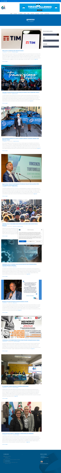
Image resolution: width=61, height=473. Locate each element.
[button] (41, 229)
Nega (30, 241)
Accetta (23, 241)
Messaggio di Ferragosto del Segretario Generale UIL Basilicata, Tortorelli (20, 290)
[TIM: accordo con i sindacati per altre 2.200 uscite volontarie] (21, 39)
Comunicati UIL (15, 226)
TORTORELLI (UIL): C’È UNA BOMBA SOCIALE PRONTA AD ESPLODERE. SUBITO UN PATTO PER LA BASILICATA (20, 211)
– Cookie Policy (42, 456)
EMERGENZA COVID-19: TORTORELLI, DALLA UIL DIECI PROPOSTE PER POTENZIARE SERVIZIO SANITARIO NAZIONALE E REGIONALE (20, 251)
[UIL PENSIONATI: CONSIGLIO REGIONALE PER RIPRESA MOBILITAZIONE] (21, 369)
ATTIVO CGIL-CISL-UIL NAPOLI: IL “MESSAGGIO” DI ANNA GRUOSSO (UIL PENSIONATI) (20, 417)
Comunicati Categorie (17, 341)
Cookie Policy (27, 243)
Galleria (23, 39)
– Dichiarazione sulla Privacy (44, 457)
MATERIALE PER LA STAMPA (44, 463)
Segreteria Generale (15, 93)
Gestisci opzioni (38, 241)
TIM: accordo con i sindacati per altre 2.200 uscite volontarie (20, 39)
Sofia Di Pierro (5, 266)
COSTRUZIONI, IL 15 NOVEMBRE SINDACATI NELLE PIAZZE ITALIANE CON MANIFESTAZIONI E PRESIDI (20, 327)
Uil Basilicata (5, 93)
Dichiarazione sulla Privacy (32, 243)
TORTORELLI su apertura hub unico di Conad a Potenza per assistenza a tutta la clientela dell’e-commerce (20, 78)
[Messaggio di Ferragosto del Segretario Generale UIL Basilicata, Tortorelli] (21, 290)
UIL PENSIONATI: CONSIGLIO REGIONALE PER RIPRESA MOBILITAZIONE (20, 369)
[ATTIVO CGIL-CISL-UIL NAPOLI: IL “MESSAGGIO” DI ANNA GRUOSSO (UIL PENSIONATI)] (21, 417)
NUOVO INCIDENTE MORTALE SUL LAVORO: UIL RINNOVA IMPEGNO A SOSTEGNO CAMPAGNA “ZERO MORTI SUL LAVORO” (20, 122)
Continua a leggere (5, 61)
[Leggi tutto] (36, 59)
